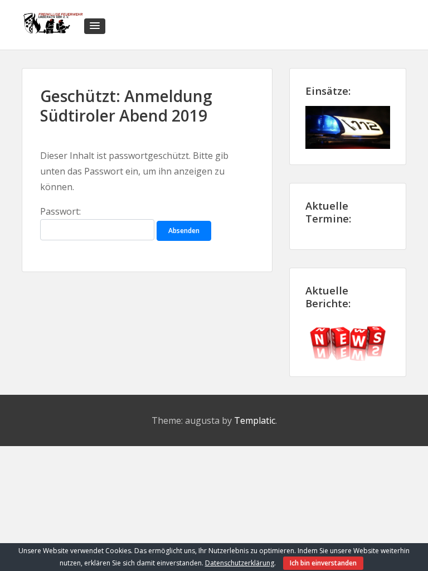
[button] (94, 26)
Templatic (254, 420)
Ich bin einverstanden (323, 563)
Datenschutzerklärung (239, 563)
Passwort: (60, 211)
